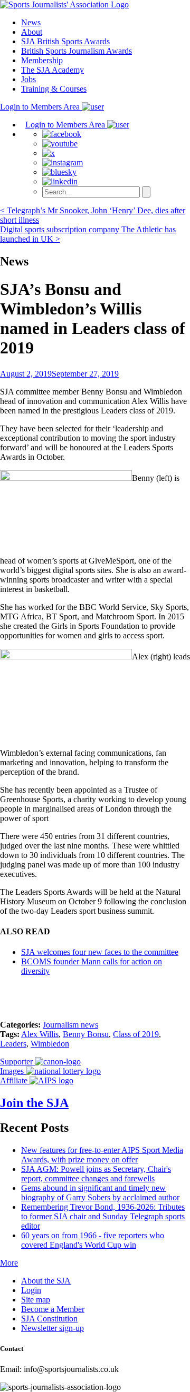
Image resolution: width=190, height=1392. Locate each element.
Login (31, 1290)
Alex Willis (40, 1034)
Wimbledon (50, 1043)
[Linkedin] (60, 181)
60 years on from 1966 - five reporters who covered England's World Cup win (92, 1240)
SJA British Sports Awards (65, 41)
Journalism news (70, 1024)
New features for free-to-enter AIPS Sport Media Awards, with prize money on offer (102, 1155)
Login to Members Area (41, 106)
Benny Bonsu (86, 1034)
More (9, 1262)
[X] (48, 153)
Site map (35, 1299)
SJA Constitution (49, 1318)
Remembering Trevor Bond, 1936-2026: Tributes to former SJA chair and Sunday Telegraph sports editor (103, 1216)
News (31, 22)
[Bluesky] (59, 171)
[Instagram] (62, 162)
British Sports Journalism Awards (76, 50)
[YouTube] (60, 143)
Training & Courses (54, 88)
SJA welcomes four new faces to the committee (99, 951)
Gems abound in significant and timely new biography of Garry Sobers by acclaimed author (100, 1192)
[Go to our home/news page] (64, 4)
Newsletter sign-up (52, 1328)
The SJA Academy (52, 69)
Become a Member (52, 1309)
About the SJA (46, 1280)
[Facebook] (61, 134)
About (31, 31)
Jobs (28, 79)
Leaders (13, 1043)
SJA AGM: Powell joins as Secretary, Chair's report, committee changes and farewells (96, 1173)
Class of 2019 (136, 1034)
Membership (42, 60)
